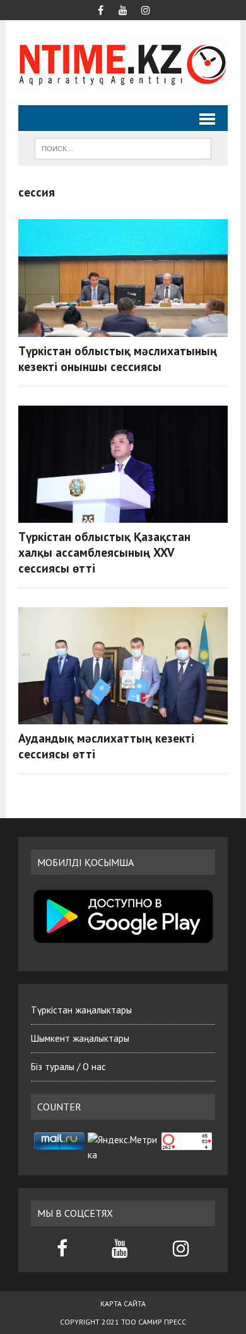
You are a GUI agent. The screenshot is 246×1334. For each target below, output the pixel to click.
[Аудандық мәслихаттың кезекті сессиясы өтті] (123, 665)
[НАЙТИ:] (123, 147)
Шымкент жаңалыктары (80, 1038)
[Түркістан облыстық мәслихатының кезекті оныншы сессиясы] (123, 277)
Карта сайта (123, 1303)
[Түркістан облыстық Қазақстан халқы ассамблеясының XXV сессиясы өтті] (123, 464)
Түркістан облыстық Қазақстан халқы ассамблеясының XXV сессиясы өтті (104, 552)
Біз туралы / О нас (68, 1067)
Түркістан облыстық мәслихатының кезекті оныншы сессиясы (117, 358)
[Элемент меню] (100, 9)
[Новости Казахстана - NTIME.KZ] (123, 63)
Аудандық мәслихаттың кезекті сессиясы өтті (106, 745)
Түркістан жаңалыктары (81, 1010)
